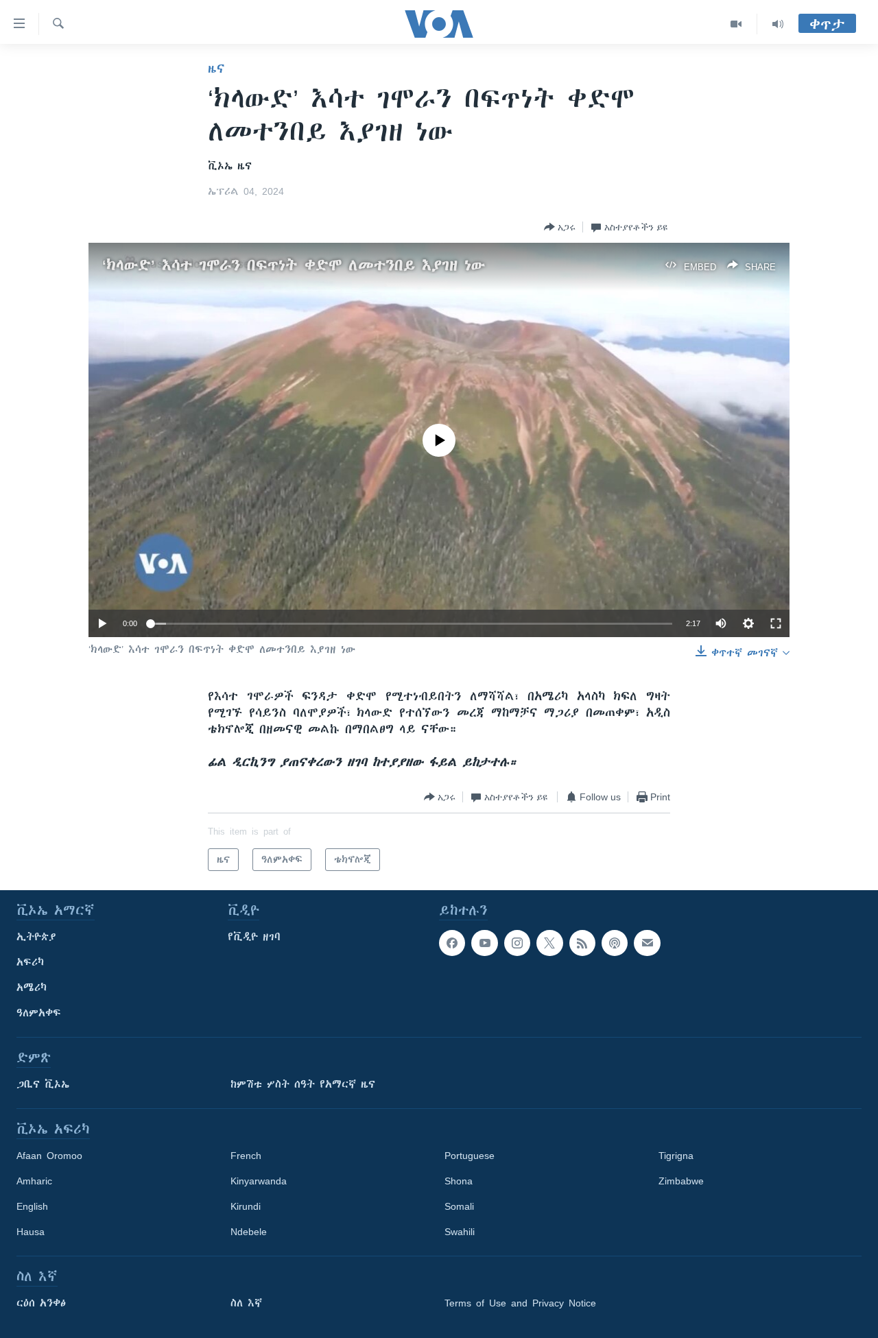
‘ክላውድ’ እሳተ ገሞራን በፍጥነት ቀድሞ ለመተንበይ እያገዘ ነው (293, 265)
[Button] (560, 227)
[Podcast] (615, 943)
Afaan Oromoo (49, 1155)
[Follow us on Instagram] (517, 943)
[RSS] (582, 943)
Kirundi (245, 1206)
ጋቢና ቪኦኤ (42, 1084)
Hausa (30, 1232)
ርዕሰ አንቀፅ (41, 1303)
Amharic (34, 1181)
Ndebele (248, 1232)
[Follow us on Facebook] (452, 943)
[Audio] (777, 24)
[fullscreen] (776, 623)
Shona (458, 1181)
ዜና (216, 68)
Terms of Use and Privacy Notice (520, 1303)
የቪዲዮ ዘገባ (254, 937)
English (32, 1206)
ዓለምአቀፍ (38, 1013)
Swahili (459, 1232)
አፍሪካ (30, 962)
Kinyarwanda (258, 1181)
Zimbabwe (681, 1181)
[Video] (736, 24)
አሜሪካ (31, 987)
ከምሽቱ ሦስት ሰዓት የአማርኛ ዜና (302, 1084)
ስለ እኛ (246, 1303)
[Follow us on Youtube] (484, 943)
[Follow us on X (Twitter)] (549, 943)
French (245, 1155)
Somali (459, 1206)
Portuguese (469, 1155)
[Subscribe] (647, 943)
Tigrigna (675, 1155)
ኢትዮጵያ (36, 937)
